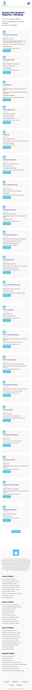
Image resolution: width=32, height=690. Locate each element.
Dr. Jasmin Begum (8, 410)
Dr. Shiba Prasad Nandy (9, 210)
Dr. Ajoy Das (6, 135)
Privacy (12, 685)
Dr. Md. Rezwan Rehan (9, 460)
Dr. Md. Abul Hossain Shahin (11, 485)
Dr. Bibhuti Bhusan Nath (9, 160)
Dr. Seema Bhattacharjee (10, 235)
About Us (6, 682)
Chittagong (5, 36)
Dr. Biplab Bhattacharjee (10, 510)
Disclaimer (19, 685)
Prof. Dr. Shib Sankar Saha (10, 185)
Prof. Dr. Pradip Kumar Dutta (11, 335)
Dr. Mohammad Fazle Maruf (10, 435)
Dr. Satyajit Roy (7, 85)
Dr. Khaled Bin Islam (8, 260)
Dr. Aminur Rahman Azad (10, 35)
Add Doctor (15, 682)
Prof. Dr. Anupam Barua (9, 360)
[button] (28, 3)
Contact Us (25, 682)
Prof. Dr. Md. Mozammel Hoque (11, 285)
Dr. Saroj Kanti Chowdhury (10, 385)
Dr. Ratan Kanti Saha (8, 60)
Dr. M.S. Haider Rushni (9, 110)
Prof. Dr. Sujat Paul (8, 310)
